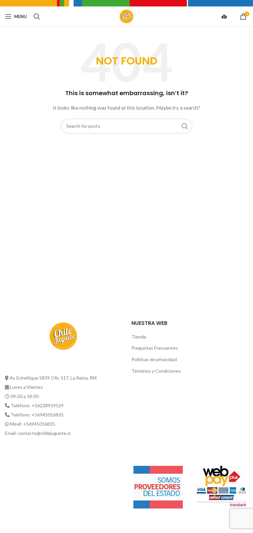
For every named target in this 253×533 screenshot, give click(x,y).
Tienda (138, 336)
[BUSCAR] (184, 126)
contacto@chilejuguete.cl (44, 433)
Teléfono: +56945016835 (37, 414)
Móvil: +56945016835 (32, 424)
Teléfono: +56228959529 (37, 405)
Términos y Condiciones (156, 371)
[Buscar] (36, 16)
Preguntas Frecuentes (154, 348)
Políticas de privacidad (154, 359)
